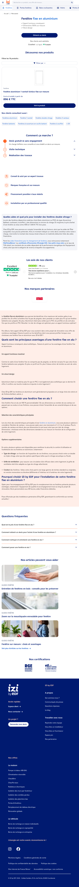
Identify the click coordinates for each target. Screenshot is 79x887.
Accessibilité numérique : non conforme (48, 869)
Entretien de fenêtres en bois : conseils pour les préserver (30, 588)
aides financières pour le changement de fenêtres (28, 241)
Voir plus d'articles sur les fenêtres (15, 648)
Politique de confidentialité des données (23, 863)
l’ (56, 243)
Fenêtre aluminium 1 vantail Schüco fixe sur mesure (26, 92)
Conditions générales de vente (35, 858)
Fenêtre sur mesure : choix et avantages (21, 644)
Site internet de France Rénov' (19, 869)
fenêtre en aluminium (48, 423)
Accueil (6, 13)
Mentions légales (14, 858)
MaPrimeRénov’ (9, 243)
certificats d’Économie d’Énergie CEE (33, 243)
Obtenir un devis (39, 35)
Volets (62, 8)
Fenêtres (9, 8)
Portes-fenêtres (25, 8)
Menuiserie (14, 13)
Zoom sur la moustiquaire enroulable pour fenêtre (26, 616)
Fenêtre (26, 118)
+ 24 (68, 124)
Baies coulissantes (45, 8)
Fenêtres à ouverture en (32, 124)
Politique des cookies (48, 863)
